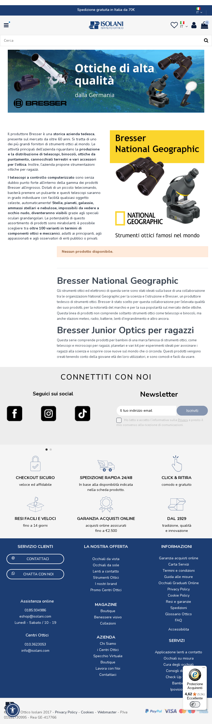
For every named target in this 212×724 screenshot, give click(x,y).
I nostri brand (106, 583)
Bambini (178, 683)
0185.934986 (35, 610)
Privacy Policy (179, 589)
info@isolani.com (35, 650)
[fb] (14, 414)
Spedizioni (178, 607)
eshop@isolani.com (35, 616)
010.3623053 (35, 644)
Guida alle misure (178, 576)
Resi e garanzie (178, 601)
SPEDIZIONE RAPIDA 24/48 (106, 478)
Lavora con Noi (108, 668)
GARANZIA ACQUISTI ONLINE (106, 519)
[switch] (195, 704)
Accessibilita (178, 629)
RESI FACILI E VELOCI (35, 519)
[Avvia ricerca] (206, 40)
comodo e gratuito (177, 484)
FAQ (178, 620)
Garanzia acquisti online (178, 558)
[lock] (35, 463)
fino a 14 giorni (35, 525)
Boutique (108, 611)
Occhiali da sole (106, 565)
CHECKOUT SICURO (35, 478)
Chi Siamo (108, 643)
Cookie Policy (179, 595)
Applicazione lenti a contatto (178, 652)
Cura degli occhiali (178, 664)
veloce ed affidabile (35, 484)
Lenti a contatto (106, 571)
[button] (13, 710)
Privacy (183, 420)
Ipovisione (178, 689)
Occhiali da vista (105, 558)
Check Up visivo (179, 677)
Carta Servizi (178, 564)
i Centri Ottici (108, 649)
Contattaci (107, 674)
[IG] (49, 414)
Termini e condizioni (179, 570)
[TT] (82, 414)
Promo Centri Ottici (106, 590)
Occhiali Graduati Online (178, 583)
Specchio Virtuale (108, 656)
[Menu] (204, 669)
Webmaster (107, 712)
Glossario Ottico (178, 614)
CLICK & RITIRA (177, 478)
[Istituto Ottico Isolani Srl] (106, 25)
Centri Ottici (37, 635)
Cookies (87, 712)
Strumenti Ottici (106, 577)
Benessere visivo (108, 617)
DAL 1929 (176, 519)
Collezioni (108, 623)
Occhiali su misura (179, 658)
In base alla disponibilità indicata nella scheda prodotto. (106, 487)
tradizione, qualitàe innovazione (176, 528)
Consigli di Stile (178, 670)
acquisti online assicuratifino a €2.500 (106, 528)
